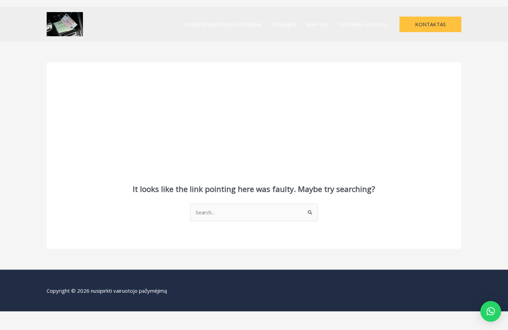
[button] (430, 24)
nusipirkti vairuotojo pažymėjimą (223, 24)
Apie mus (317, 24)
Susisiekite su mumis (363, 24)
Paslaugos (284, 24)
